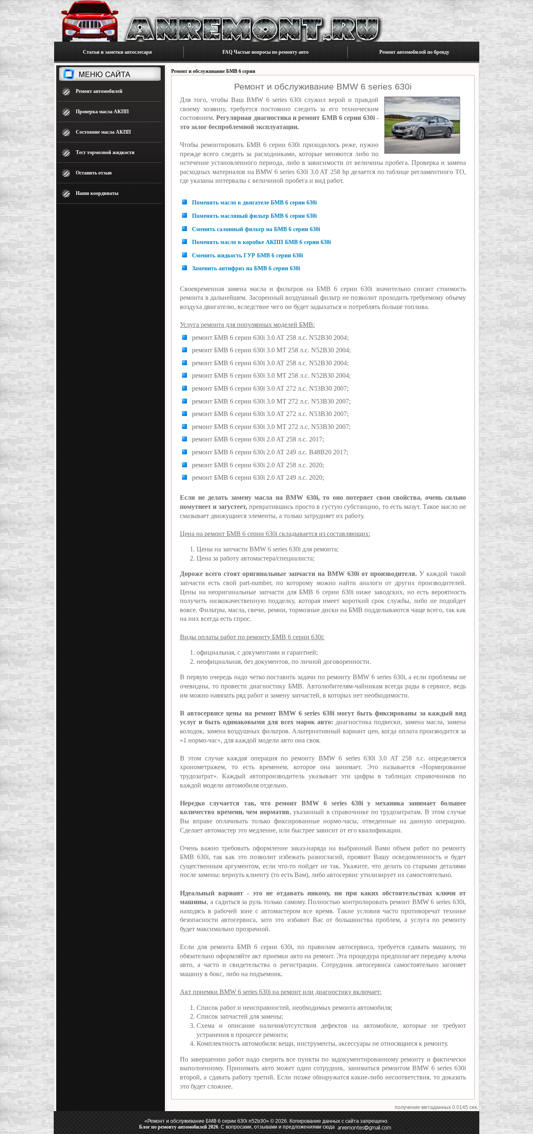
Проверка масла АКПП (102, 112)
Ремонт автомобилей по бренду (414, 52)
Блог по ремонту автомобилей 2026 (178, 1127)
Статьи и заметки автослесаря (117, 52)
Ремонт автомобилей (99, 91)
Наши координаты (97, 193)
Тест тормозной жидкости (105, 152)
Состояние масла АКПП (103, 132)
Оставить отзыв (94, 173)
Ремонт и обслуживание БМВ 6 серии (213, 71)
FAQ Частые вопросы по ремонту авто (265, 52)
